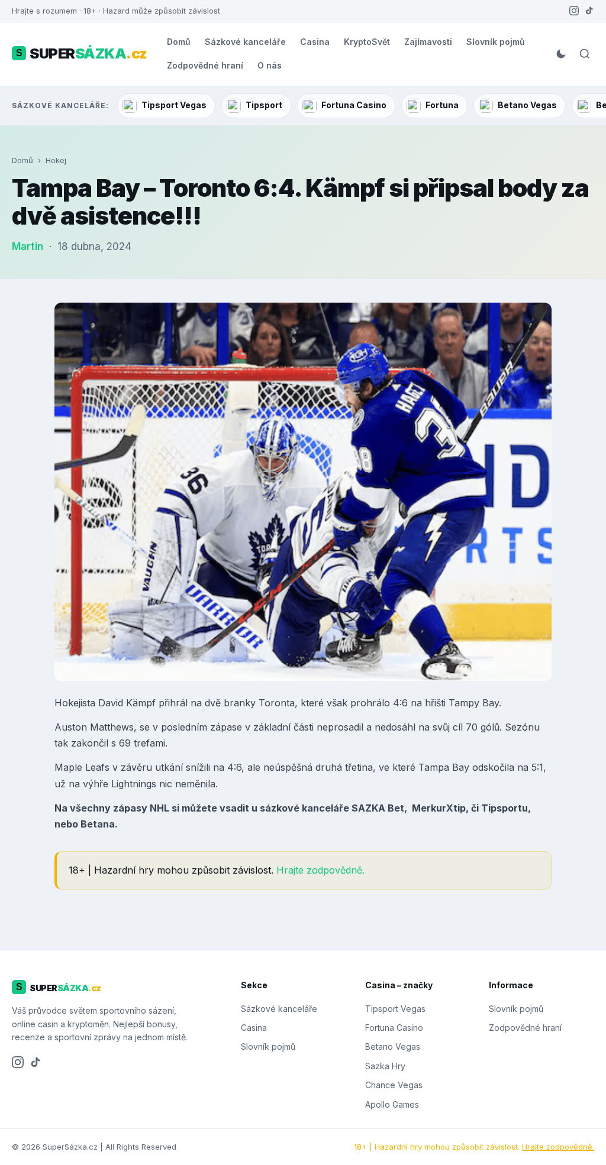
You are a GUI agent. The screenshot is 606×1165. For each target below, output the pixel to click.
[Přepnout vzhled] (561, 53)
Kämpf (141, 703)
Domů (179, 42)
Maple (68, 767)
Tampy (464, 703)
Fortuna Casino (353, 105)
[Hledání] (584, 53)
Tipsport (264, 105)
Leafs (97, 767)
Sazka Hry (385, 1066)
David (110, 703)
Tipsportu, (506, 808)
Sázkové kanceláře (245, 42)
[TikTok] (589, 10)
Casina (315, 42)
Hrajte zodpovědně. (320, 870)
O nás (269, 65)
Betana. (99, 824)
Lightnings (133, 784)
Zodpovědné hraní (205, 65)
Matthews (112, 727)
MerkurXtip (439, 808)
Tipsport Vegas (174, 105)
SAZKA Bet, (381, 808)
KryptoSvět (367, 42)
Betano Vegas (527, 105)
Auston (70, 727)
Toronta (277, 703)
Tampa (433, 767)
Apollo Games (392, 1104)
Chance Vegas (394, 1085)
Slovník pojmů (495, 42)
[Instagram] (574, 10)
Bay (490, 703)
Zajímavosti (428, 42)
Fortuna (442, 105)
